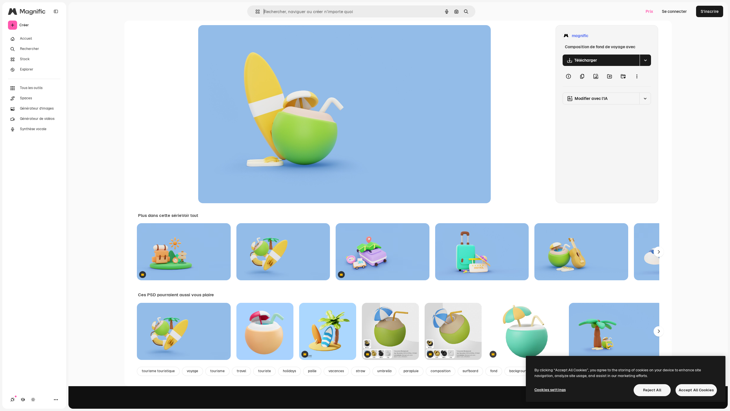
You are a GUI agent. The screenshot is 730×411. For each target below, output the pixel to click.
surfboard (470, 371)
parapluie (411, 371)
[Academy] (22, 399)
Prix (649, 11)
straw (360, 371)
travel (241, 371)
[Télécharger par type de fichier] (645, 60)
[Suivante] (659, 251)
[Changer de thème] (33, 399)
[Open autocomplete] (255, 11)
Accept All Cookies (696, 390)
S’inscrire (710, 11)
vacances (336, 371)
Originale (236, 36)
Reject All (652, 390)
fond (493, 371)
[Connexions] (12, 399)
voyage (192, 371)
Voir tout (190, 215)
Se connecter (674, 11)
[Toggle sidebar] (55, 11)
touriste (264, 371)
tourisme (217, 371)
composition (441, 371)
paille (312, 371)
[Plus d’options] (636, 76)
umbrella (384, 371)
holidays (289, 371)
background (518, 371)
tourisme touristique (158, 371)
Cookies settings (550, 389)
